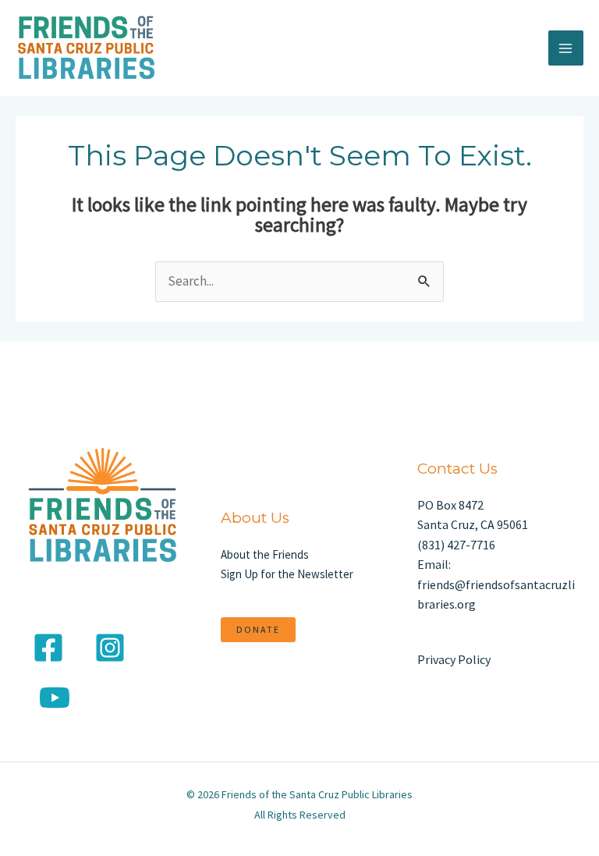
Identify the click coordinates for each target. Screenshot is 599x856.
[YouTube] (55, 698)
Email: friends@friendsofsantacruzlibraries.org (496, 584)
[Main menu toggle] (566, 48)
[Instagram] (110, 648)
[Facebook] (48, 648)
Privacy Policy (454, 659)
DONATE (258, 629)
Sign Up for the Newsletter (287, 574)
